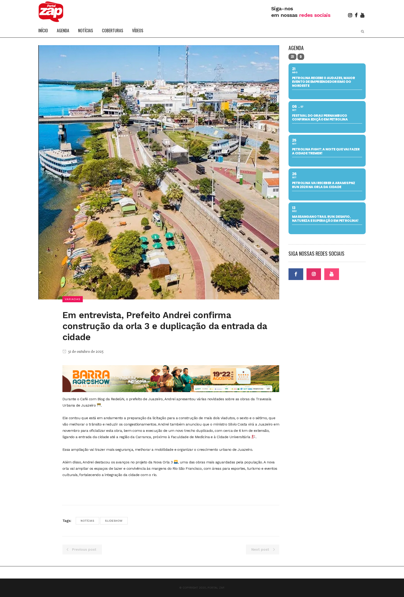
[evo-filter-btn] (292, 57)
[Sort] (300, 57)
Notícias (87, 520)
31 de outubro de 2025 (85, 351)
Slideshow (114, 520)
